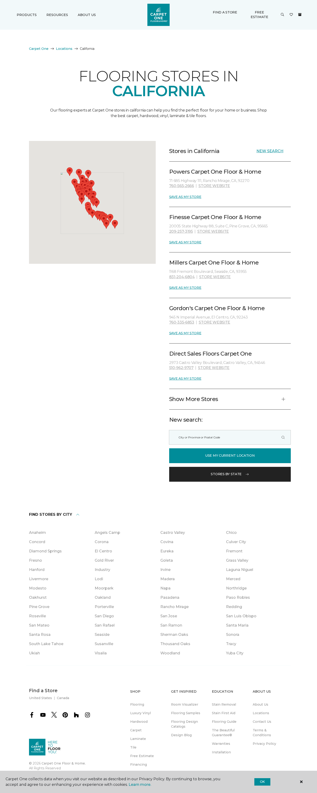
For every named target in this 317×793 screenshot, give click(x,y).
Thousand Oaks (175, 644)
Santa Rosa (40, 634)
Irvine (165, 569)
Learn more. (140, 784)
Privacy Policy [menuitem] (264, 744)
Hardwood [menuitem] (139, 722)
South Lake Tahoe (46, 644)
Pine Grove (39, 607)
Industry (102, 569)
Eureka (167, 551)
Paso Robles (238, 597)
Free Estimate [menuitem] (142, 756)
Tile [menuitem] (133, 747)
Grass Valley (237, 560)
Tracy (231, 644)
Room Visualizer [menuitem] (184, 704)
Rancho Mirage (174, 607)
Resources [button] (57, 15)
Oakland (103, 597)
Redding (234, 607)
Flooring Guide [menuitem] (224, 722)
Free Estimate (259, 14)
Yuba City (234, 653)
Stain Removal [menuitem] (224, 704)
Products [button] (27, 15)
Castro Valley (172, 532)
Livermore (38, 579)
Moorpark (104, 588)
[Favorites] (291, 15)
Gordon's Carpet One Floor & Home (217, 308)
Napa (165, 588)
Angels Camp (107, 532)
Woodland (170, 653)
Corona (102, 542)
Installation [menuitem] (221, 752)
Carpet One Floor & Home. (64, 763)
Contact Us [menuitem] (262, 722)
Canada (63, 698)
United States (40, 698)
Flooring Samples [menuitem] (185, 713)
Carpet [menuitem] (136, 730)
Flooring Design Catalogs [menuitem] (184, 724)
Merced (233, 579)
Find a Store (225, 12)
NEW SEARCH (269, 151)
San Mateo (39, 625)
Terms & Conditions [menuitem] (262, 732)
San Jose (168, 616)
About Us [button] (87, 15)
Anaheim (37, 532)
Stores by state (226, 474)
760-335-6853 (181, 322)
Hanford (37, 569)
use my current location (230, 455)
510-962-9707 (181, 368)
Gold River (104, 560)
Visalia (101, 653)
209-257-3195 (181, 231)
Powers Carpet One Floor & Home (215, 171)
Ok (262, 782)
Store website (214, 186)
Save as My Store (185, 197)
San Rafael (105, 625)
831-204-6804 (182, 277)
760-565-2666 (181, 186)
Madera (167, 579)
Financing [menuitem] (138, 764)
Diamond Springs (45, 551)
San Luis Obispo (241, 616)
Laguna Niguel (239, 569)
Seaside (102, 634)
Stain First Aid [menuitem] (223, 713)
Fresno (35, 560)
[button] (282, 15)
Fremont (234, 551)
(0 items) (299, 14)
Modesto (37, 588)
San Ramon (171, 625)
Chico (231, 532)
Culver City (236, 542)
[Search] (283, 437)
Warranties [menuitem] (221, 744)
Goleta (166, 560)
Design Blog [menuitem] (181, 735)
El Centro (103, 551)
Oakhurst (38, 597)
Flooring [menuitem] (137, 704)
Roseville (37, 616)
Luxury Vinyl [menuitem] (140, 713)
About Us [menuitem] (260, 704)
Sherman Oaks (174, 634)
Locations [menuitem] (261, 713)
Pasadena (169, 597)
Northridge (236, 588)
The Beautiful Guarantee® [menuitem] (223, 732)
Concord (37, 542)
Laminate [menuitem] (138, 739)
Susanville (104, 644)
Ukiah (34, 653)
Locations (64, 49)
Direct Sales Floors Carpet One (210, 353)
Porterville (104, 607)
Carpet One (39, 49)
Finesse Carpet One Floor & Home (215, 217)
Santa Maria (237, 625)
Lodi (99, 579)
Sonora (232, 634)
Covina (166, 542)
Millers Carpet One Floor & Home (214, 262)
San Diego (104, 616)
